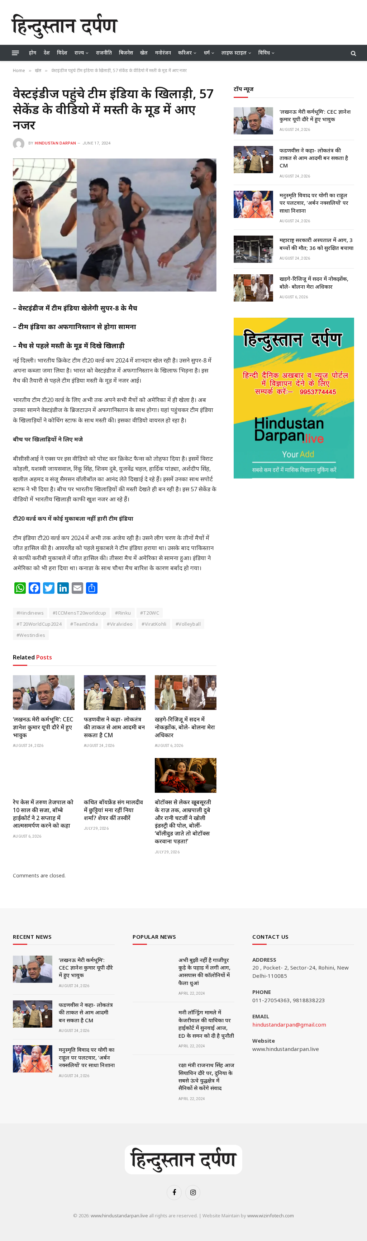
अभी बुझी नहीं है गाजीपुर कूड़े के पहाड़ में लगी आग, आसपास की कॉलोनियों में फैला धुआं (204, 971)
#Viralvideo (120, 624)
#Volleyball (188, 624)
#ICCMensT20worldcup (79, 613)
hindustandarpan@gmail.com (289, 1024)
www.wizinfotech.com (270, 1215)
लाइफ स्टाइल (234, 52)
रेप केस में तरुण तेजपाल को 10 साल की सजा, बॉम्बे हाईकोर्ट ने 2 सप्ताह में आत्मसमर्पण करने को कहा (43, 814)
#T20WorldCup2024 (38, 624)
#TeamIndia (84, 624)
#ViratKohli (154, 624)
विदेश (62, 52)
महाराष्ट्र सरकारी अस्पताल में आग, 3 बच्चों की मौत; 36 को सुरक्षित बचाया (316, 243)
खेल (144, 52)
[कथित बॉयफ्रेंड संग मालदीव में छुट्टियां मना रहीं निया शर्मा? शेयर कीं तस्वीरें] (115, 775)
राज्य (79, 52)
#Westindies (30, 635)
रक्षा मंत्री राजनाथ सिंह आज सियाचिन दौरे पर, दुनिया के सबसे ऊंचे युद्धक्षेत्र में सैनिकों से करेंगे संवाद (206, 1076)
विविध (264, 52)
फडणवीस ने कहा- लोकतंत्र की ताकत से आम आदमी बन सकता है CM (114, 727)
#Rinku (123, 613)
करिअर (185, 52)
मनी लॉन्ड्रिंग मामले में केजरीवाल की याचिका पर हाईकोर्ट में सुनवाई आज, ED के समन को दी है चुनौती (206, 1024)
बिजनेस (126, 52)
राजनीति (104, 52)
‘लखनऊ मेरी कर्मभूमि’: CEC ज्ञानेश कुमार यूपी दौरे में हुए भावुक (43, 727)
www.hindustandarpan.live (119, 1215)
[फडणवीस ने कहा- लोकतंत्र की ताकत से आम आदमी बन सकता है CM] (115, 692)
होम (32, 52)
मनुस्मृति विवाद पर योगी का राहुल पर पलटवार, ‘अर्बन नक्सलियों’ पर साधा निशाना (314, 202)
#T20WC (149, 613)
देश (47, 52)
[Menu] (15, 53)
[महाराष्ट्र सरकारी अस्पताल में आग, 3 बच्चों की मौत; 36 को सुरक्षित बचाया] (253, 249)
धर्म (207, 52)
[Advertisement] (225, 25)
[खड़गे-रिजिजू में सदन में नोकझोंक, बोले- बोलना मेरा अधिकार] (185, 692)
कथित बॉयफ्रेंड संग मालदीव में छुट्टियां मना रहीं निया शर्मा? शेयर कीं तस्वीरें (113, 810)
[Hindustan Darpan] (64, 26)
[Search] (352, 53)
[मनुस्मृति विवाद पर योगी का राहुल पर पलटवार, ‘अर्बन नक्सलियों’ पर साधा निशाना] (253, 204)
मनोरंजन (163, 52)
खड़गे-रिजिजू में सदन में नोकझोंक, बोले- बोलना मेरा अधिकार (185, 727)
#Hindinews (30, 613)
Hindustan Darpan (55, 143)
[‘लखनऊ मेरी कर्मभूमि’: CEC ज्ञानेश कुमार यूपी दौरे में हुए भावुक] (44, 692)
